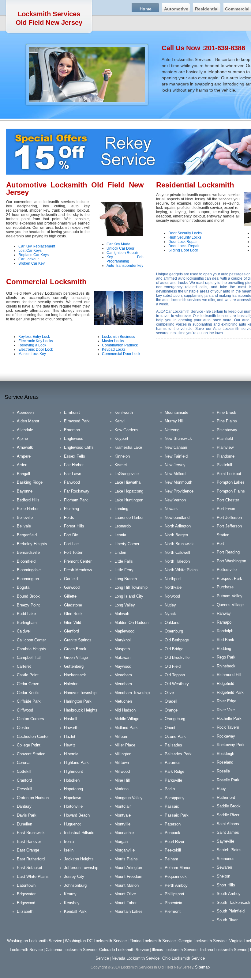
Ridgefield (225, 683)
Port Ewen (226, 508)
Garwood (72, 587)
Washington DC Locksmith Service (96, 940)
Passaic (172, 806)
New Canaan (176, 447)
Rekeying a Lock (32, 345)
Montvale (122, 815)
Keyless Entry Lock (34, 336)
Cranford (24, 780)
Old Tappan (175, 675)
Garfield (71, 578)
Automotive (176, 8)
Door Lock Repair (183, 242)
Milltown (121, 762)
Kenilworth (123, 412)
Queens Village (230, 604)
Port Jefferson (229, 517)
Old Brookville (177, 657)
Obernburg (174, 631)
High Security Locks (184, 237)
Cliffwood (25, 710)
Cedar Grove (28, 684)
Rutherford (226, 797)
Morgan (121, 841)
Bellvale (24, 526)
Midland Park (126, 727)
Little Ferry (123, 570)
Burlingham (27, 622)
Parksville (173, 780)
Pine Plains (227, 421)
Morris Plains (126, 859)
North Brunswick (179, 544)
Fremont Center (78, 561)
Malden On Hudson (131, 622)
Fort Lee (71, 544)
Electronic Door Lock (35, 349)
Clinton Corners (30, 718)
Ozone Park (175, 736)
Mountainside (176, 412)
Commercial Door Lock (121, 354)
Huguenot (72, 824)
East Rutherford (31, 859)
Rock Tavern (228, 727)
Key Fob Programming (125, 259)
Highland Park (76, 762)
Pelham (171, 859)
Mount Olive (125, 894)
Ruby (221, 788)
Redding (224, 648)
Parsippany (175, 797)
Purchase (225, 587)
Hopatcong (73, 789)
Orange (171, 710)
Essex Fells (74, 456)
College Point (28, 745)
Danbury (24, 806)
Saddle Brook (229, 806)
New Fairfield (176, 456)
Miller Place (124, 745)
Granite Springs (78, 640)
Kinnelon (122, 456)
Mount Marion (126, 885)
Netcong (172, 430)
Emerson (72, 430)
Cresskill (24, 789)
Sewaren (224, 867)
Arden (22, 465)
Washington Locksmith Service (34, 940)
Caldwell (24, 631)
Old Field (173, 666)
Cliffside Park (29, 701)
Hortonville (73, 806)
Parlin (170, 789)
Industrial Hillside (79, 832)
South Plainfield (231, 911)
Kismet (120, 465)
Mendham (123, 684)
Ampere (24, 456)
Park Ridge (174, 771)
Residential (207, 8)
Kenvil (120, 421)
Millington (122, 754)
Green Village (76, 657)
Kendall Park (75, 911)
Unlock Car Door (120, 248)
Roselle (223, 771)
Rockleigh (225, 753)
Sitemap (202, 967)
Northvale (173, 587)
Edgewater (26, 894)
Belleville (25, 517)
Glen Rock (73, 613)
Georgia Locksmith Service (202, 940)
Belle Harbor (28, 508)
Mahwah (121, 613)
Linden (120, 552)
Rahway (224, 613)
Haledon (71, 684)
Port (220, 543)
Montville (122, 824)
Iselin (68, 850)
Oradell (171, 701)
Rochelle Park (229, 718)
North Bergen (176, 535)
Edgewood (26, 903)
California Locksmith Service (71, 949)
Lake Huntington (128, 500)
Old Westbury (177, 684)
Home (146, 8)
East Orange (28, 850)
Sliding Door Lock (183, 250)
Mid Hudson (125, 710)
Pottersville (227, 569)
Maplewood (124, 631)
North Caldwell (177, 552)
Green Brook (75, 649)
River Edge (226, 701)
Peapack (172, 832)
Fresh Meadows (78, 570)
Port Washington (231, 561)
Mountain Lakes (128, 911)
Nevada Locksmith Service (135, 958)
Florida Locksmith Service (152, 940)
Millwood (122, 771)
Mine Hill (122, 780)
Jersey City (74, 876)
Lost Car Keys (30, 250)
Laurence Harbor (129, 517)
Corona (23, 762)
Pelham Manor (177, 867)
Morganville (124, 850)
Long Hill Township (131, 587)
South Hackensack (233, 902)
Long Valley (124, 605)
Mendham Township (132, 692)
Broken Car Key (31, 263)
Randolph (225, 631)
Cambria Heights (31, 649)
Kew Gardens (126, 430)
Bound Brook (28, 596)
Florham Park (76, 500)
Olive (169, 692)
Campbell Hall (29, 657)
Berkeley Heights (32, 544)
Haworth (71, 727)
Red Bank (225, 639)
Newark (171, 508)
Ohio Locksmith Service (183, 958)
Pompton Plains (231, 491)
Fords (69, 517)
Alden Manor (28, 421)
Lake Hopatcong (128, 491)
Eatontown (26, 885)
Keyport (121, 438)
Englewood (73, 438)
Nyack (170, 613)
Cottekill (24, 771)
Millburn (121, 736)
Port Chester (228, 500)
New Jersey (175, 465)
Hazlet (69, 736)
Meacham (123, 675)
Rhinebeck (226, 666)
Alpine (22, 438)
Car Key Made (118, 244)
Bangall (23, 473)
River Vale (226, 710)
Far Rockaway (76, 491)
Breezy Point (28, 605)
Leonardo (122, 526)
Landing (121, 508)
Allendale (25, 430)
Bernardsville (28, 552)
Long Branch (125, 578)
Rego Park (226, 657)
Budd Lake (26, 613)
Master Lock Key (32, 354)
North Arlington (178, 526)
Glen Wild (72, 622)
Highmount (73, 771)
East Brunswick (31, 832)
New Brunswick (178, 438)
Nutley (170, 605)
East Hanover (29, 841)
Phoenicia (173, 903)
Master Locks (113, 341)
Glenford (71, 631)
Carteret (24, 666)
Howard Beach (77, 815)
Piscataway (227, 430)
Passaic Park (177, 815)
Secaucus (225, 858)
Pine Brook (226, 412)
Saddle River (228, 815)
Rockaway (226, 736)
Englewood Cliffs (79, 447)
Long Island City (128, 596)
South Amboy (229, 893)
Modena (121, 789)
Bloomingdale (29, 570)
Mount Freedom (128, 876)
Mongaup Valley (128, 797)
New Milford (175, 473)
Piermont (173, 911)
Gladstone (73, 605)
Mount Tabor (125, 903)
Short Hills (226, 885)
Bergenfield (27, 535)
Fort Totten (73, 552)
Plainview (225, 447)
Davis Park (26, 815)
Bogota (23, 587)
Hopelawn (72, 797)
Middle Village (126, 718)
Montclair (122, 806)
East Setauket (29, 867)
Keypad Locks (114, 349)
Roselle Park (228, 780)
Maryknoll (123, 640)
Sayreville (225, 841)
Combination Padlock (120, 345)
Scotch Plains (229, 850)
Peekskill (173, 850)
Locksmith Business (118, 336)
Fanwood (72, 482)
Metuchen (123, 701)
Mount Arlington (128, 867)
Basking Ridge (30, 482)
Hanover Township (80, 692)
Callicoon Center (31, 640)
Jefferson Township (81, 867)
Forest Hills (74, 526)
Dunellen (24, 824)
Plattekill (224, 465)
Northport (173, 578)
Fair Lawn (72, 473)
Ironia (69, 841)
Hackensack (75, 675)
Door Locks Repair (184, 246)
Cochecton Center (33, 736)
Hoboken (72, 780)
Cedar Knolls (28, 692)
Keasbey (72, 903)
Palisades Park (178, 754)
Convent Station (31, 754)
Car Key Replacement (36, 246)
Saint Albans (228, 823)
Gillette (70, 596)
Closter (23, 727)
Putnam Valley (229, 596)
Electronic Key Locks (35, 341)
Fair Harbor (74, 465)
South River (227, 920)
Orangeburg (175, 718)
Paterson (173, 824)
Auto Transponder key (125, 265)
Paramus (173, 762)
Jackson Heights (79, 859)
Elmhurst (72, 412)
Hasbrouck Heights (81, 710)
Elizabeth (25, 911)
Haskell (70, 718)
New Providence (179, 491)
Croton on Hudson (33, 797)
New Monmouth (178, 482)
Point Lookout (229, 473)
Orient (170, 727)
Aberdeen (25, 412)
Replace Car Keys (33, 255)
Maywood (122, 666)
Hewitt (69, 745)
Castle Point (28, 675)
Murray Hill (174, 421)
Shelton (223, 876)
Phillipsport (174, 894)
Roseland (225, 762)
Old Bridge (174, 649)
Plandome (225, 456)
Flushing (71, 508)
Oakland (172, 622)
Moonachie (124, 832)
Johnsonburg (75, 885)
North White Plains (181, 570)
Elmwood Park (77, 421)
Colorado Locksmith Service (124, 949)
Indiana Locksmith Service (223, 949)
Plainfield (225, 438)
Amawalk (25, 447)
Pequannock (176, 876)
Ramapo (224, 622)
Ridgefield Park (230, 692)
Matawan (122, 657)
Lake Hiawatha (127, 482)
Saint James (228, 832)
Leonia (120, 535)
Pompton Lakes (231, 482)
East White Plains (33, 876)
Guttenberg (74, 666)
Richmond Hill (229, 674)
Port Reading (228, 552)
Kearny (70, 894)
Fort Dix (71, 535)
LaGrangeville (126, 473)
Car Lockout (28, 259)
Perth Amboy (176, 885)
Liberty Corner (126, 544)
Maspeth (122, 649)
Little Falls (123, 561)
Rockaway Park (231, 744)
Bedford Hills (28, 500)
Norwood (172, 596)
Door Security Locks (185, 233)
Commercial (237, 8)
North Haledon (177, 561)
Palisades (173, 745)
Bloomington (28, 578)
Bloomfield (26, 561)
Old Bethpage (177, 640)
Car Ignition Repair (122, 253)
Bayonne (24, 491)
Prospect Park (229, 578)
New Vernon (175, 500)
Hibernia (71, 754)
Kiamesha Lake (128, 447)
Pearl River (174, 841)
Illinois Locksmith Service (174, 949)
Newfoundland (177, 517)
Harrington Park (78, 701)
